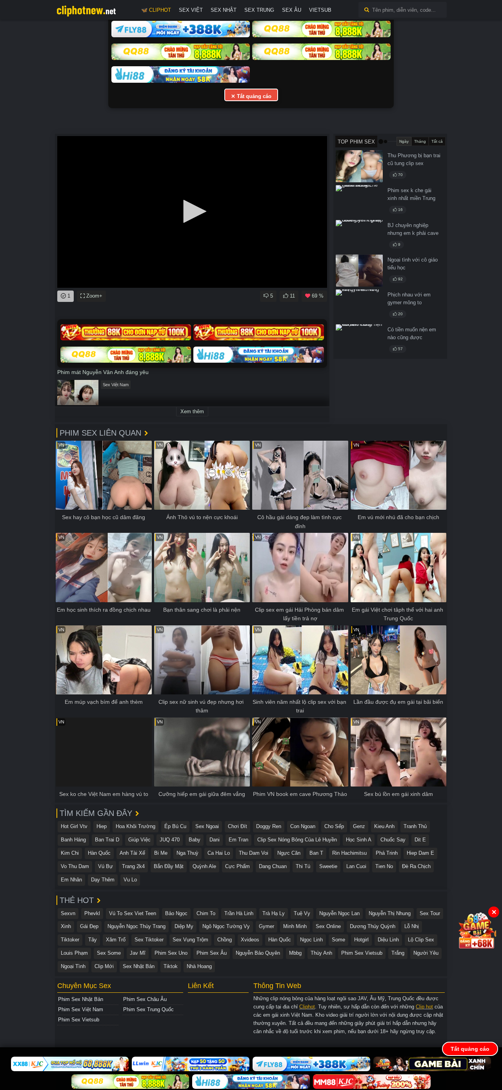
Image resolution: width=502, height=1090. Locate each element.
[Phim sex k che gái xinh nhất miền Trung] (359, 201)
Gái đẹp (89, 926)
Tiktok (171, 966)
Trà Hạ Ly (273, 913)
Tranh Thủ (415, 826)
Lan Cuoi (356, 866)
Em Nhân (71, 880)
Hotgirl (361, 940)
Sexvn (68, 913)
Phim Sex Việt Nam (80, 1009)
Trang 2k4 (133, 866)
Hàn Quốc (99, 853)
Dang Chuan (273, 866)
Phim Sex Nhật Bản (80, 999)
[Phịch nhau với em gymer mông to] (359, 305)
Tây (92, 940)
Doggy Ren (268, 826)
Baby (194, 840)
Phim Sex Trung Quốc (148, 1009)
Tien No (384, 866)
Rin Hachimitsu (349, 853)
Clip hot (424, 1007)
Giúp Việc (139, 840)
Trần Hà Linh (238, 913)
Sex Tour (430, 913)
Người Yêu (425, 953)
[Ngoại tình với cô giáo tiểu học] (359, 270)
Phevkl (92, 913)
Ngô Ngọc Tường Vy (226, 926)
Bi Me (160, 853)
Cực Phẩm (237, 866)
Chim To (205, 913)
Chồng (224, 940)
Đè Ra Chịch (416, 866)
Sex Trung (259, 10)
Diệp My (184, 926)
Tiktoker (70, 940)
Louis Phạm (74, 953)
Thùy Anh (321, 953)
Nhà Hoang (199, 966)
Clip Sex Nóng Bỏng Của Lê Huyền (297, 840)
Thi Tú (303, 866)
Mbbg (295, 953)
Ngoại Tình (73, 966)
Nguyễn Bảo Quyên (258, 953)
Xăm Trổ (116, 940)
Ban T (316, 853)
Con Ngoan (302, 826)
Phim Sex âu (211, 953)
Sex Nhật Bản (139, 966)
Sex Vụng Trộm (190, 940)
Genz (359, 826)
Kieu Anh (384, 826)
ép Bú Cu (175, 826)
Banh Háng (73, 840)
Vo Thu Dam (75, 866)
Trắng (397, 953)
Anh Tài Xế (132, 853)
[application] (192, 212)
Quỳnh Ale (204, 866)
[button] (192, 211)
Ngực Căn (288, 853)
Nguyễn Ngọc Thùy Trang (136, 926)
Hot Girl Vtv (74, 826)
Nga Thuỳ (187, 853)
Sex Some (109, 953)
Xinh (66, 926)
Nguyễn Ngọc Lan (339, 913)
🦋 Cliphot (156, 10)
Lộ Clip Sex (421, 940)
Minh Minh (295, 926)
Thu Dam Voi (253, 853)
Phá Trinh (387, 853)
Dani (214, 840)
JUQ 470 (170, 840)
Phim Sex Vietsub (361, 953)
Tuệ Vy (302, 913)
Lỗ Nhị (411, 926)
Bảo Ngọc (176, 913)
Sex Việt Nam (116, 384)
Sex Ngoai (207, 826)
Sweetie (328, 866)
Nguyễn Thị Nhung (390, 913)
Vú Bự (105, 866)
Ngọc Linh (311, 940)
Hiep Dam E (420, 853)
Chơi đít (237, 826)
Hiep (101, 826)
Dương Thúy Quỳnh (372, 926)
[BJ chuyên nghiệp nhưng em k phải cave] (359, 236)
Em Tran (238, 840)
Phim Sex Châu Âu (145, 999)
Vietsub (320, 10)
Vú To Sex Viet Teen (132, 913)
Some (338, 940)
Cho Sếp (334, 826)
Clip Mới (104, 966)
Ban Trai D (107, 840)
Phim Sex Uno (171, 953)
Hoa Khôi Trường (135, 826)
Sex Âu (291, 10)
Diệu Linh (388, 940)
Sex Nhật (223, 10)
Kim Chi (70, 853)
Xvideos (250, 940)
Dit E (420, 840)
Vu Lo (130, 880)
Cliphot (307, 1007)
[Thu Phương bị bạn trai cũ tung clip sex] (359, 166)
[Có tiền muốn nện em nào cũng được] (359, 340)
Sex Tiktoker (149, 940)
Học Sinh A (358, 840)
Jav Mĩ (138, 953)
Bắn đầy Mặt (169, 866)
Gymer (266, 926)
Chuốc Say (393, 840)
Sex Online (328, 926)
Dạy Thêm (103, 880)
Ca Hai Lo (218, 853)
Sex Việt (191, 10)
